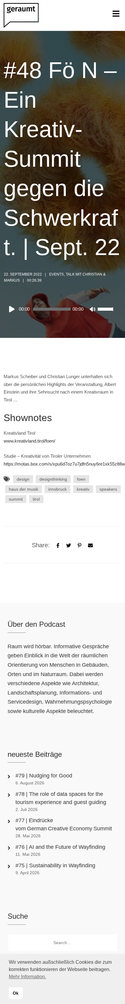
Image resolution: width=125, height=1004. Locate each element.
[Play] (13, 309)
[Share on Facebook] (57, 545)
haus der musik (23, 489)
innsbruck (57, 489)
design (23, 479)
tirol (36, 499)
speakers (108, 489)
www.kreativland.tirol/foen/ (29, 440)
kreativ (83, 489)
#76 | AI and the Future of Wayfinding (60, 847)
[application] (61, 309)
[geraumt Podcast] (26, 15)
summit (16, 499)
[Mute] (93, 310)
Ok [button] (16, 993)
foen (81, 479)
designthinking (53, 479)
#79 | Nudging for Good (44, 776)
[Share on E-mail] (90, 545)
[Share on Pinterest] (79, 545)
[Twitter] (68, 545)
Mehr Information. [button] (27, 976)
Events (56, 274)
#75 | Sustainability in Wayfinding (55, 865)
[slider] (106, 313)
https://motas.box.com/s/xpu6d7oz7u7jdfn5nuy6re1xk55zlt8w (64, 463)
